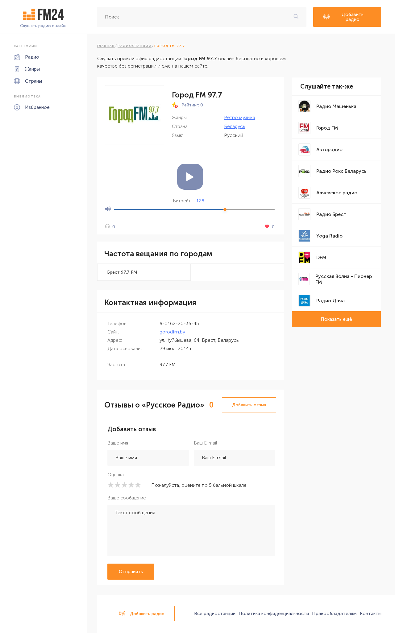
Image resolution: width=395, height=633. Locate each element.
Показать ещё (336, 319)
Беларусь (234, 126)
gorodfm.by (172, 332)
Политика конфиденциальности (274, 613)
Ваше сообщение (126, 498)
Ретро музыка (239, 117)
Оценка (115, 475)
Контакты (370, 613)
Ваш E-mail (205, 443)
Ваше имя (117, 443)
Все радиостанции (214, 613)
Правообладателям (334, 613)
